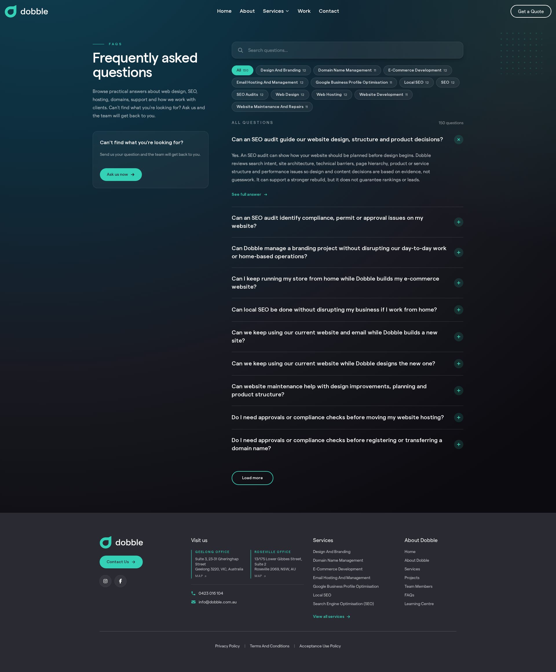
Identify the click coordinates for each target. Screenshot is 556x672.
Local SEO (416, 82)
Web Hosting (332, 95)
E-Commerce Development (417, 70)
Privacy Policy (227, 645)
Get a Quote (531, 11)
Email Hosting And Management (270, 82)
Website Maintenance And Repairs (272, 107)
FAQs (409, 594)
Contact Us (118, 562)
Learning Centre (419, 603)
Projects (412, 577)
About (247, 11)
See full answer (246, 195)
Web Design (290, 95)
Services (273, 11)
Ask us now (117, 175)
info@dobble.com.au (218, 601)
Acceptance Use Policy (320, 645)
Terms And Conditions (269, 645)
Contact (329, 11)
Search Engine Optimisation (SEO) (343, 603)
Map (200, 576)
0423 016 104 (211, 593)
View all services (328, 617)
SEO (448, 82)
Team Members (418, 586)
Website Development (383, 95)
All (242, 70)
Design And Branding (283, 70)
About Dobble (417, 560)
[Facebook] (120, 581)
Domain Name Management (347, 70)
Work (304, 11)
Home (224, 11)
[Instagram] (105, 581)
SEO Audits (250, 95)
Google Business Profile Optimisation (354, 82)
